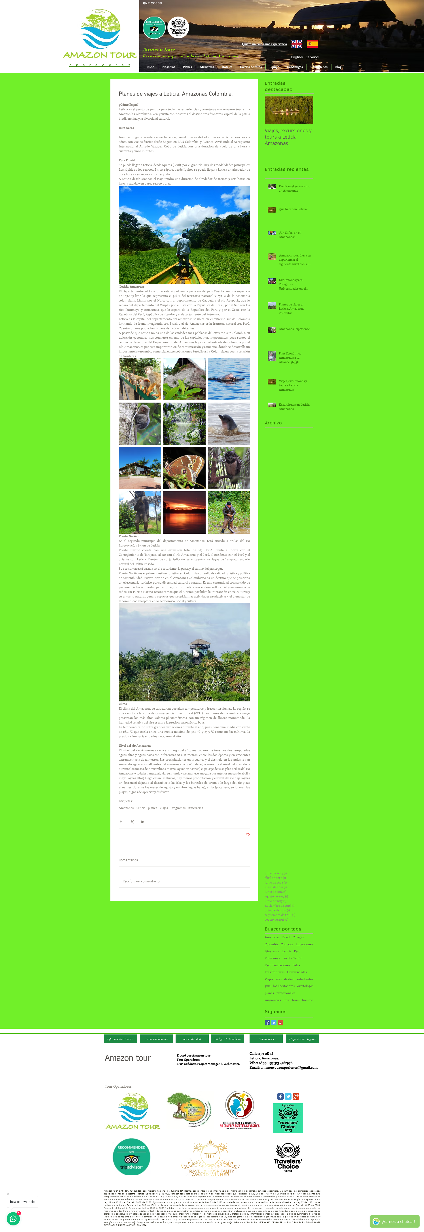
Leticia (140, 808)
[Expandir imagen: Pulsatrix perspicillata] (229, 468)
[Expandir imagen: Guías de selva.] (229, 512)
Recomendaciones (277, 965)
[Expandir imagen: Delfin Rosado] (229, 379)
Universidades (297, 972)
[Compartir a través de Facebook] (121, 821)
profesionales (285, 993)
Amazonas (126, 808)
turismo (307, 1000)
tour (287, 1000)
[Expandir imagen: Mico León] (140, 424)
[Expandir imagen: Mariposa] (184, 468)
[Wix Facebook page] (280, 1096)
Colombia (271, 944)
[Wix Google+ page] (296, 1096)
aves (279, 979)
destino (289, 979)
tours (295, 1000)
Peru (297, 951)
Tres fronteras (274, 972)
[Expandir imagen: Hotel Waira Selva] (140, 468)
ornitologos (305, 986)
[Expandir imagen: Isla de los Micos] (140, 379)
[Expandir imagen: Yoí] (140, 512)
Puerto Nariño (292, 958)
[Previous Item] (272, 110)
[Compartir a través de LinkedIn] (142, 821)
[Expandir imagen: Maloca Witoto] (184, 379)
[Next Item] (306, 110)
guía (268, 986)
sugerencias (273, 1000)
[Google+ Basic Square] (280, 1022)
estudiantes (305, 979)
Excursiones (304, 944)
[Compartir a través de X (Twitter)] (132, 821)
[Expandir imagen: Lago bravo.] (184, 424)
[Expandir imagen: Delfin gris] (229, 424)
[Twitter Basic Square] (273, 1022)
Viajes (164, 808)
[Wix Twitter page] (288, 1096)
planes (152, 808)
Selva (296, 965)
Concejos (287, 944)
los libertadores (284, 986)
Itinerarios (195, 808)
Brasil (286, 937)
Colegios (299, 937)
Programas (178, 808)
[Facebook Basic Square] (267, 1022)
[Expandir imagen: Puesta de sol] (184, 512)
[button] (312, 57)
